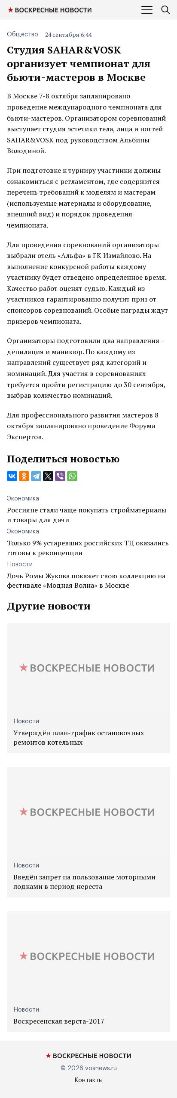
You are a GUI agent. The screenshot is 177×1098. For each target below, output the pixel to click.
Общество (22, 35)
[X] (48, 476)
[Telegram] (36, 476)
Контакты (88, 1080)
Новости (20, 565)
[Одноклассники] (24, 476)
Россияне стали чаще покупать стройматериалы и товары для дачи (86, 514)
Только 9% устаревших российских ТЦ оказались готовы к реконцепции (88, 547)
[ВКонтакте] (12, 476)
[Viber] (60, 476)
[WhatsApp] (72, 476)
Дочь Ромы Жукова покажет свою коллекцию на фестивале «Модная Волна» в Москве (86, 580)
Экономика (23, 499)
